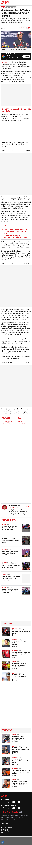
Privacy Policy (4, 829)
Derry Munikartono (6, 27)
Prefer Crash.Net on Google (12, 54)
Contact (3, 826)
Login (2, 832)
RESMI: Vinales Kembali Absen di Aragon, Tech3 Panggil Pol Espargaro (21, 749)
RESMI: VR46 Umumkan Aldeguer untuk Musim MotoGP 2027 (19, 665)
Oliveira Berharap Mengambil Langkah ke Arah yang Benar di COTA (7, 422)
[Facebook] (3, 802)
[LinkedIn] (20, 802)
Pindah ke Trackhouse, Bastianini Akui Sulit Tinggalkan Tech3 (18, 738)
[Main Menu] (30, 3)
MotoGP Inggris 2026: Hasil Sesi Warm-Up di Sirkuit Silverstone (10, 590)
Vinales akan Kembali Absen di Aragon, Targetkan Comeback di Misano (21, 772)
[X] (9, 802)
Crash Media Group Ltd (11, 812)
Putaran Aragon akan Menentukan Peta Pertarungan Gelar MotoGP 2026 (16, 231)
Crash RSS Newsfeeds (6, 827)
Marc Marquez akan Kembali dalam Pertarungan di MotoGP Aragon (21, 631)
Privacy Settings (5, 830)
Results (9, 562)
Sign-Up (3, 834)
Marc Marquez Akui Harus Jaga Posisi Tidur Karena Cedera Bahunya (21, 654)
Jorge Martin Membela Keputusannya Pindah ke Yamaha (15, 236)
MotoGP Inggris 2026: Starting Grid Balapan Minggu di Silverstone (11, 578)
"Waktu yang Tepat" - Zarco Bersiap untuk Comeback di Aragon (20, 760)
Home (3, 7)
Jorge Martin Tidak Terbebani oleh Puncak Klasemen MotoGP (10, 553)
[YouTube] (14, 802)
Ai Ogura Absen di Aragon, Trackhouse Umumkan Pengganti (19, 642)
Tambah (26, 56)
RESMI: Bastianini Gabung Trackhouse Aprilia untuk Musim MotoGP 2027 (19, 783)
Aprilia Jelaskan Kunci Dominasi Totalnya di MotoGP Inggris (10, 540)
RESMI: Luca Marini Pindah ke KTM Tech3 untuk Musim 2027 (20, 675)
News (14, 7)
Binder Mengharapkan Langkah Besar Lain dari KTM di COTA (24, 422)
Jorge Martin (5, 62)
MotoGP (8, 7)
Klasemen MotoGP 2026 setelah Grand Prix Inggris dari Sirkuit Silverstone (11, 565)
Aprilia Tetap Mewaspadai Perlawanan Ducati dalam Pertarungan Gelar (9, 527)
